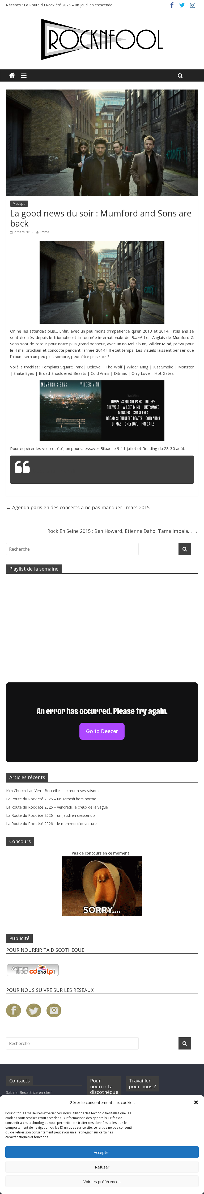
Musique (19, 203)
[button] (196, 1102)
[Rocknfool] (102, 39)
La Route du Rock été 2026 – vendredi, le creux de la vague (57, 807)
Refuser (102, 1167)
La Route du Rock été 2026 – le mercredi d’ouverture (51, 823)
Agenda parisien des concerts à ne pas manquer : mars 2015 (78, 507)
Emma (44, 232)
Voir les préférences (102, 1181)
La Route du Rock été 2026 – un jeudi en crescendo (68, 7)
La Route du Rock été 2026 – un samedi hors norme (51, 798)
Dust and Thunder (56, 470)
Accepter (102, 1152)
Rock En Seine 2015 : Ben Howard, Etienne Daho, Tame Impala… (122, 531)
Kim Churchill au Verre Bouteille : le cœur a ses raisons (52, 790)
